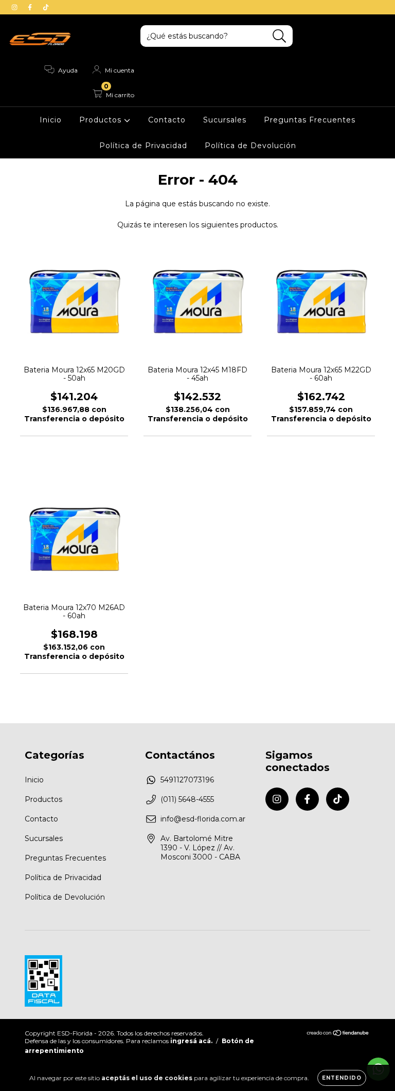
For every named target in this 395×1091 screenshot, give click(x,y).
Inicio (51, 119)
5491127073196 (187, 779)
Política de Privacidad (143, 145)
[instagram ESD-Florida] (15, 7)
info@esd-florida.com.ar (202, 819)
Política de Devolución (250, 145)
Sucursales (224, 119)
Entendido (342, 1078)
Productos (101, 119)
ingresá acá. (191, 1041)
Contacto (167, 119)
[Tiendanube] (338, 1034)
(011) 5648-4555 (187, 799)
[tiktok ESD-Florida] (45, 7)
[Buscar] (279, 36)
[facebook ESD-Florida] (31, 7)
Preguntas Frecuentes (309, 119)
